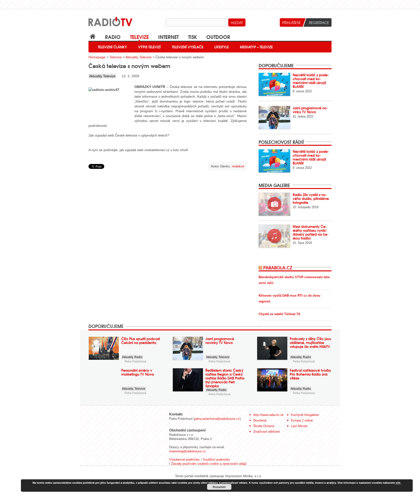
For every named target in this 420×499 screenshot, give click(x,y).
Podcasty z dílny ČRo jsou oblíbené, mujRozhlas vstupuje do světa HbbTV (310, 342)
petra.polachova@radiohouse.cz (217, 419)
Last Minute (299, 426)
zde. (398, 482)
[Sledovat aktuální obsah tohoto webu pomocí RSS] (261, 267)
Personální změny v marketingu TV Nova (137, 372)
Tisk (192, 36)
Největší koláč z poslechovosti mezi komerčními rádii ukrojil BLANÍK (311, 80)
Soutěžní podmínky (216, 459)
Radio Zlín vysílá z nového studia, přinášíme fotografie (311, 198)
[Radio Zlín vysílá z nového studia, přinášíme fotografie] (274, 204)
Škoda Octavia (263, 426)
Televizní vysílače (187, 47)
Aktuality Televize (138, 57)
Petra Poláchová (135, 361)
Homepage (96, 57)
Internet (168, 36)
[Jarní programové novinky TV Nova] (274, 117)
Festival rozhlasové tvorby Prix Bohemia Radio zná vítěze (310, 374)
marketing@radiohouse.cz (187, 451)
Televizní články (112, 47)
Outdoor (218, 36)
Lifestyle (221, 47)
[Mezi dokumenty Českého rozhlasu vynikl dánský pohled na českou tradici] (274, 236)
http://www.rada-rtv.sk (268, 415)
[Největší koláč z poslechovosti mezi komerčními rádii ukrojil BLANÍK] (274, 84)
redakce (238, 166)
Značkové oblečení (266, 431)
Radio (113, 36)
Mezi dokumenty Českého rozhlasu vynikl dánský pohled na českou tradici (311, 232)
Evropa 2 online (302, 420)
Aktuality (127, 357)
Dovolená (259, 420)
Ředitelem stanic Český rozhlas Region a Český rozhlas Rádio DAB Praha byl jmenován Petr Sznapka (224, 378)
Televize (139, 36)
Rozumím (219, 487)
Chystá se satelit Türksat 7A (279, 314)
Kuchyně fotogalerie (305, 415)
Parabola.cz (277, 267)
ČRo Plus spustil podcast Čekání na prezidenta (140, 340)
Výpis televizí (149, 47)
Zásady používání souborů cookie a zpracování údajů (208, 463)
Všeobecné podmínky (184, 459)
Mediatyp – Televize (256, 47)
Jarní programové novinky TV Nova (310, 109)
